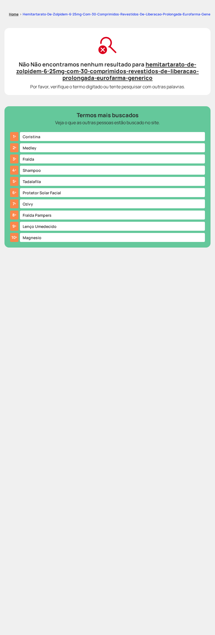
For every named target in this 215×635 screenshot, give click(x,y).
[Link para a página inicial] (13, 14)
